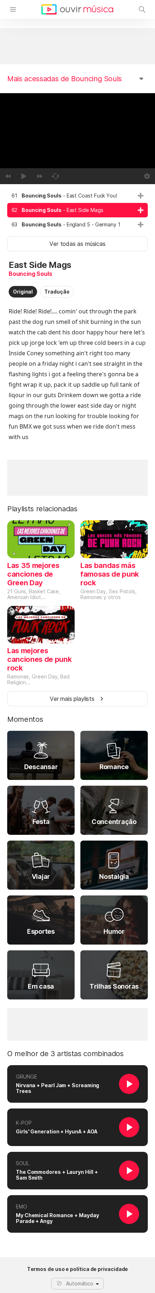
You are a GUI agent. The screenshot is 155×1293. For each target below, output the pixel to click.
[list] (77, 210)
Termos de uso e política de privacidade (77, 1269)
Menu (13, 9)
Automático (79, 1283)
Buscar (142, 9)
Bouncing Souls (30, 273)
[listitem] (77, 195)
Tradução (56, 291)
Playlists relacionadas (42, 508)
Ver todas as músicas (77, 243)
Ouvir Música (77, 9)
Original (23, 291)
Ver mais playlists (72, 698)
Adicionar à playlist (140, 196)
